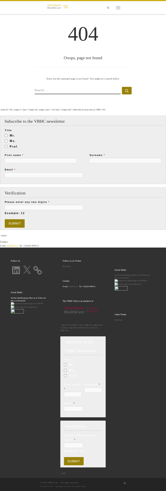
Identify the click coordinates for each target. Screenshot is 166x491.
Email (10, 169)
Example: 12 (15, 213)
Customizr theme (79, 486)
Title (8, 130)
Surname (97, 155)
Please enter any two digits (27, 202)
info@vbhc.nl (12, 246)
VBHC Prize (52, 483)
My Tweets (66, 266)
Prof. (14, 146)
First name (14, 155)
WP (52, 486)
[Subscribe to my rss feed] (125, 483)
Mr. (12, 135)
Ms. (13, 141)
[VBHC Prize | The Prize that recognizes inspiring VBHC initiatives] (58, 7)
